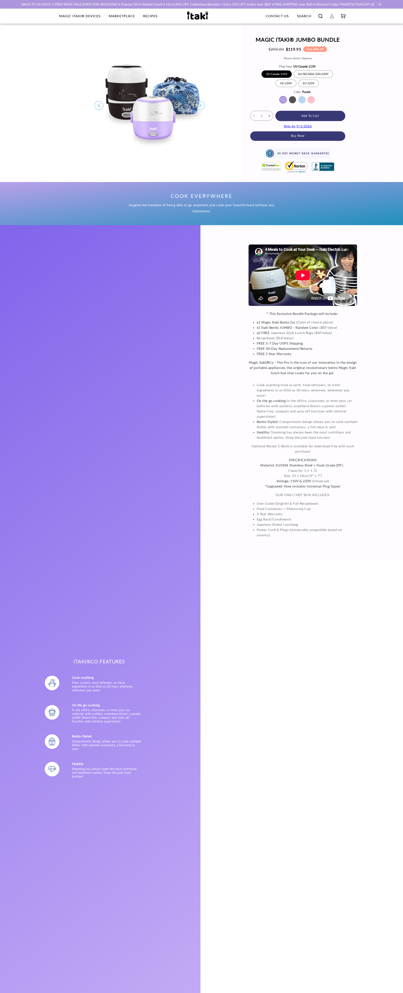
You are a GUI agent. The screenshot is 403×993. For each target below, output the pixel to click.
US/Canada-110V (276, 74)
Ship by (298, 126)
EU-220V (308, 83)
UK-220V (286, 83)
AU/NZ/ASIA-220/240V (313, 74)
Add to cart (310, 116)
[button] (320, 16)
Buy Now (298, 135)
